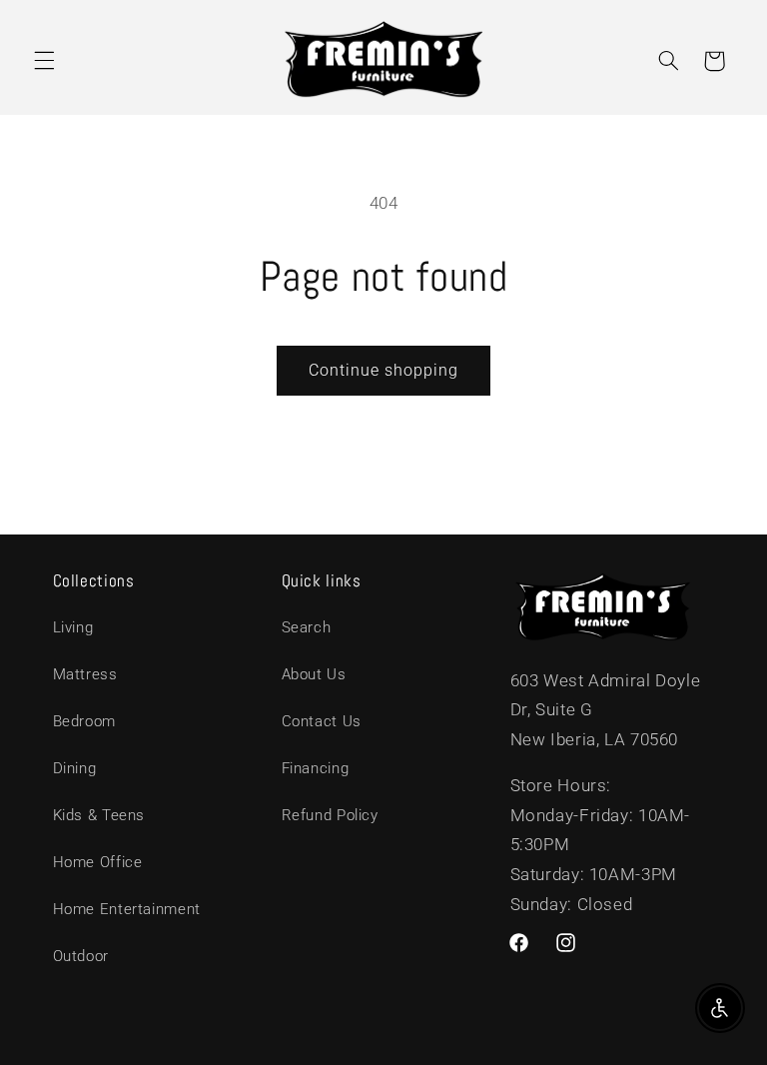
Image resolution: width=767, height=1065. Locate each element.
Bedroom (84, 721)
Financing (316, 768)
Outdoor (81, 956)
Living (73, 627)
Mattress (85, 674)
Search (307, 627)
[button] (44, 61)
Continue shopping (384, 370)
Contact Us (322, 721)
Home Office (98, 862)
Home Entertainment (127, 909)
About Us (314, 674)
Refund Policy (330, 815)
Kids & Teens (99, 815)
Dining (75, 768)
